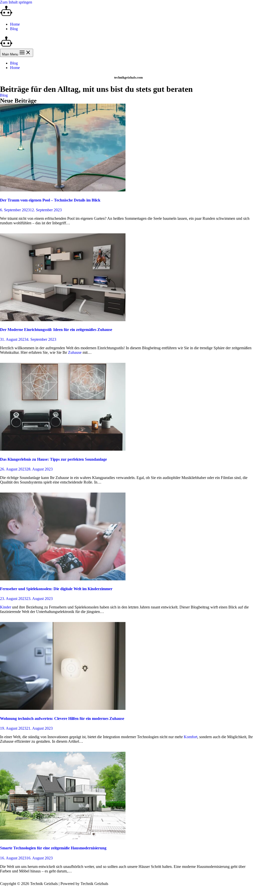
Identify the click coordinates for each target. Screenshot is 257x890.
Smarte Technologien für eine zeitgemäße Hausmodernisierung (53, 848)
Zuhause (75, 352)
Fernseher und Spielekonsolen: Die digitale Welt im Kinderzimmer (56, 589)
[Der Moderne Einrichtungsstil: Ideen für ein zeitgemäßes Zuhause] (62, 320)
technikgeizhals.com (128, 77)
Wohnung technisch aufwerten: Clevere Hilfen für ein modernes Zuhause (62, 718)
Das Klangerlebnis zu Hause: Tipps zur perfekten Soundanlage (53, 459)
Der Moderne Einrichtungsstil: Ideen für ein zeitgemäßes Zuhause (56, 329)
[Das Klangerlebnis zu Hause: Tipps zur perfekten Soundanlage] (62, 449)
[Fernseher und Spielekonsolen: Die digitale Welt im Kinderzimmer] (62, 579)
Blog (14, 29)
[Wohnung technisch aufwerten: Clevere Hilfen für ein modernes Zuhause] (62, 708)
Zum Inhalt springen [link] (16, 2)
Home (15, 24)
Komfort (190, 737)
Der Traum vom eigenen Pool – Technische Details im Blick (50, 200)
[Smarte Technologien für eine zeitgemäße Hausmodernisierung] (62, 838)
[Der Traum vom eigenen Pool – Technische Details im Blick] (62, 190)
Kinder (5, 607)
